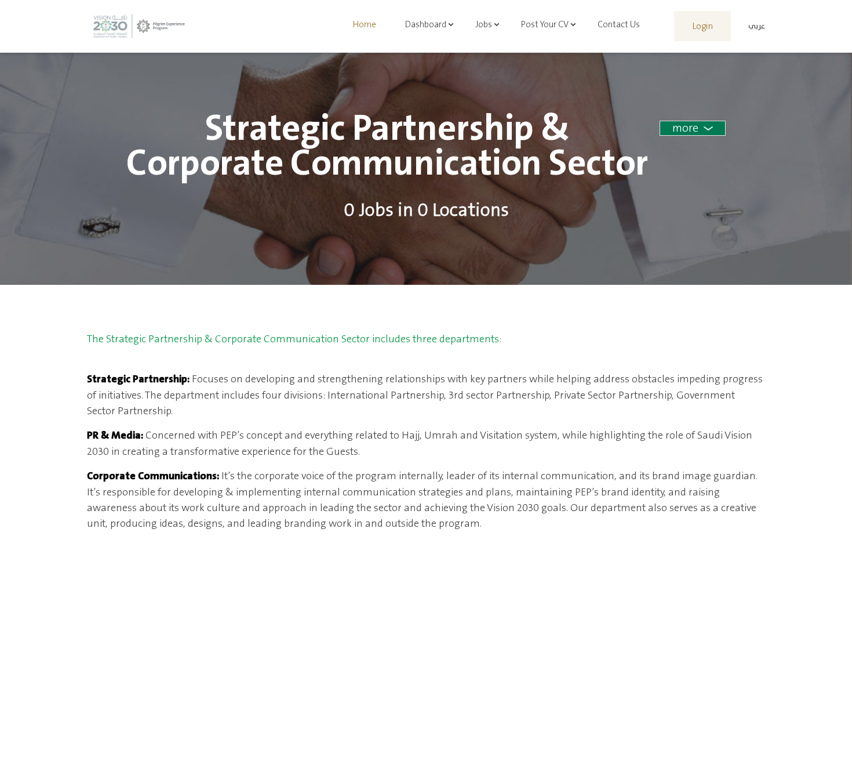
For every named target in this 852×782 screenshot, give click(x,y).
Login (702, 26)
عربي (756, 26)
